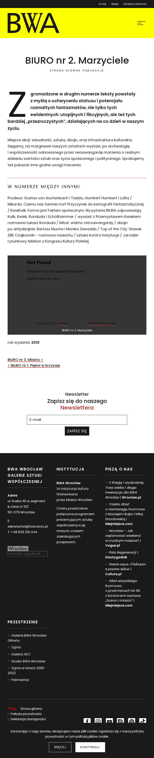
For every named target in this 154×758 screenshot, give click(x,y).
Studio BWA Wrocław (28, 661)
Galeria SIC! (20, 654)
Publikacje (93, 70)
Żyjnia (16, 647)
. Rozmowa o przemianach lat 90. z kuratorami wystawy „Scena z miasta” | (123, 593)
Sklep (115, 3)
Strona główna (65, 70)
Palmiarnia (20, 680)
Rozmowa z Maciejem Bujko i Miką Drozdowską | (125, 514)
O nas (102, 4)
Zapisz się (77, 431)
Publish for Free (102, 323)
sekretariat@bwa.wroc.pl (28, 526)
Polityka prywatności (26, 714)
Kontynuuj (90, 747)
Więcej (60, 747)
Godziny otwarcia (135, 4)
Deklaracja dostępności (28, 719)
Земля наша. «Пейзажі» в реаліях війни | (125, 569)
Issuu (63, 323)
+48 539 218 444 (24, 532)
